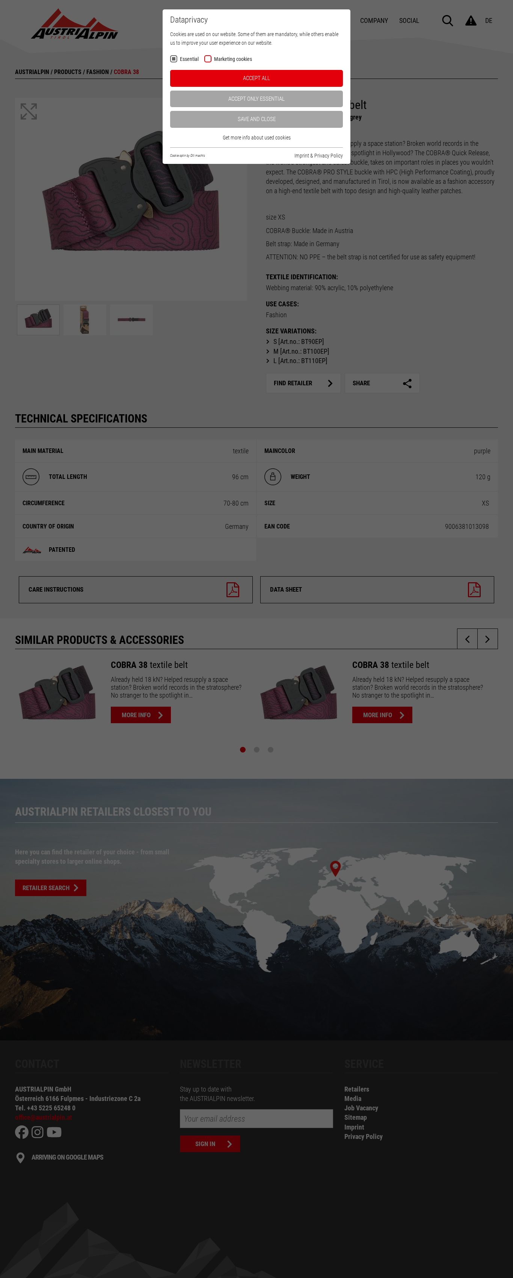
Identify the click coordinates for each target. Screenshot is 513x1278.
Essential (189, 59)
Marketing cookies (233, 59)
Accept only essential (256, 98)
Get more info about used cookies (257, 138)
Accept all (256, 78)
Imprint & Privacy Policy (318, 156)
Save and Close (257, 119)
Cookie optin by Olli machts (187, 155)
